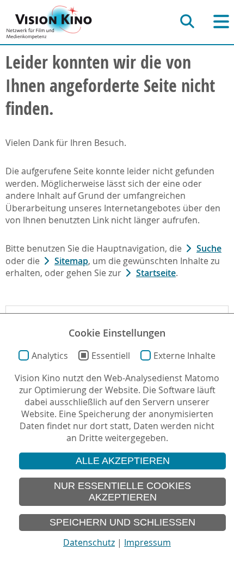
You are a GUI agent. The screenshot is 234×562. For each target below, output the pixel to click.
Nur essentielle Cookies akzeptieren (122, 491)
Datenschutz (89, 542)
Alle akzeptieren (123, 460)
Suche (208, 248)
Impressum (147, 542)
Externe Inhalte (184, 355)
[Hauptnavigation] (221, 21)
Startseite (156, 273)
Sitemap (71, 261)
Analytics (50, 355)
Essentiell (110, 355)
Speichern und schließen (122, 522)
